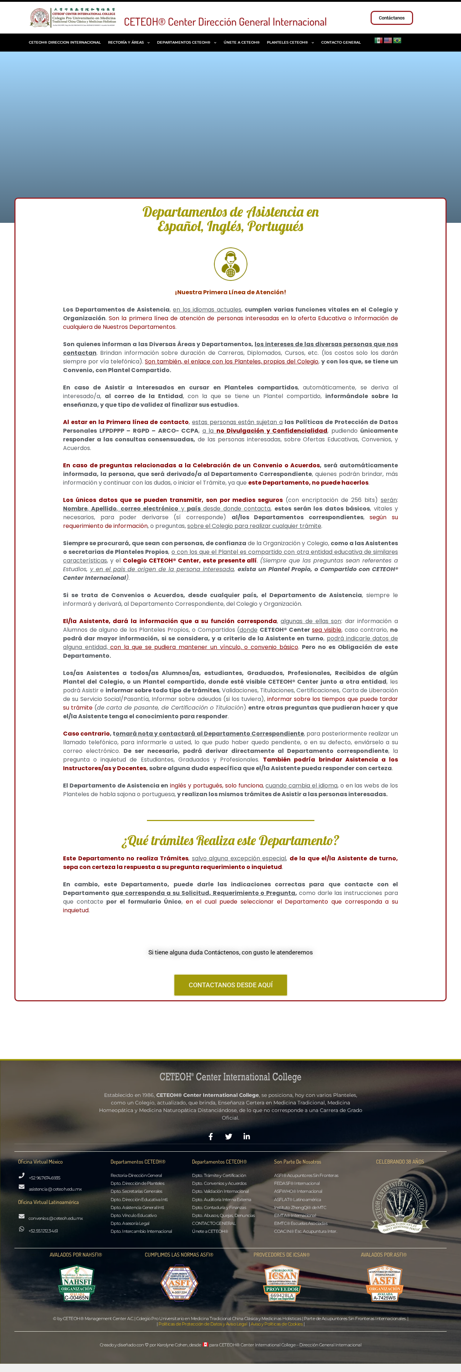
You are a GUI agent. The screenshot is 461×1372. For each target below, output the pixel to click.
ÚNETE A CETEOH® (242, 42)
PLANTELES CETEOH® (287, 42)
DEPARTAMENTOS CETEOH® (183, 42)
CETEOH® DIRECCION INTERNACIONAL (65, 42)
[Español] (379, 39)
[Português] (397, 39)
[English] (388, 39)
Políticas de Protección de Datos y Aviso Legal (202, 1324)
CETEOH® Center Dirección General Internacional (225, 21)
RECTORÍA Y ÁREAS (126, 42)
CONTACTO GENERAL (341, 42)
